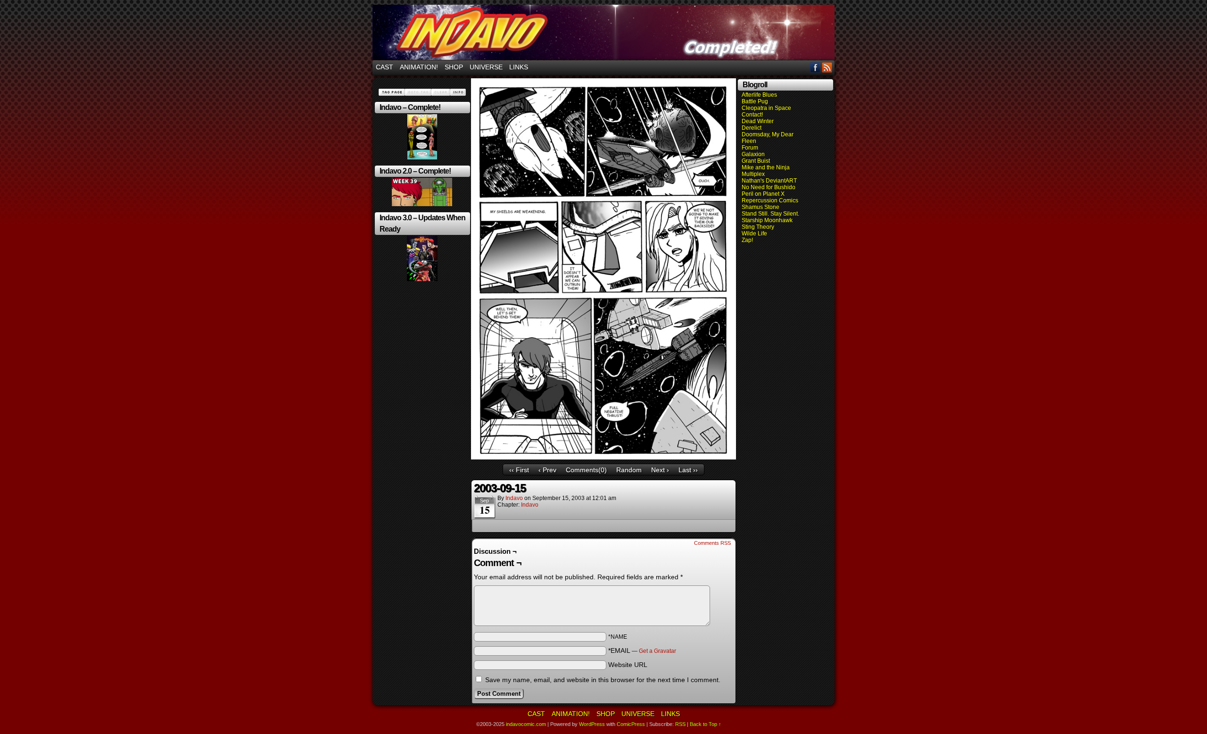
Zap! (747, 240)
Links (518, 67)
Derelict (751, 128)
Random (629, 470)
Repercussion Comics (770, 200)
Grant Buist (756, 161)
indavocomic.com (603, 32)
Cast (384, 67)
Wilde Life (754, 233)
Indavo (529, 504)
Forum (750, 147)
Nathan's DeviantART (769, 180)
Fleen (749, 141)
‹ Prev (547, 470)
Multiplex (753, 174)
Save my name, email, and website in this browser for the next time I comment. (602, 680)
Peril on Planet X (763, 194)
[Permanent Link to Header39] (422, 204)
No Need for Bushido (768, 187)
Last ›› (688, 470)
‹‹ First (519, 470)
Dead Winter (758, 121)
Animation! (419, 67)
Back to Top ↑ (705, 724)
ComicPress (631, 724)
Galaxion (753, 154)
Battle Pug (755, 101)
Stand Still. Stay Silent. (770, 213)
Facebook (815, 67)
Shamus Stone (760, 207)
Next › (660, 470)
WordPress (592, 724)
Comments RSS (712, 543)
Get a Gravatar (657, 651)
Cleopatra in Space (766, 108)
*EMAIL (642, 650)
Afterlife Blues (759, 95)
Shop (454, 67)
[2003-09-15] (603, 457)
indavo (514, 498)
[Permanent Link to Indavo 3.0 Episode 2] (422, 279)
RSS (827, 67)
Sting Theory (758, 227)
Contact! (752, 114)
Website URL (627, 664)
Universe (486, 67)
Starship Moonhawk (767, 220)
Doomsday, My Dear (768, 134)
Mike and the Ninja (766, 167)
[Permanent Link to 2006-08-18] (422, 157)
